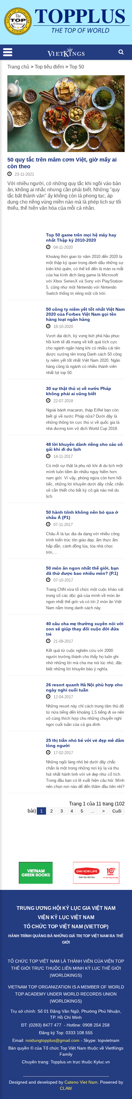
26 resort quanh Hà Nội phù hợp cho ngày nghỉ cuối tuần (84, 687)
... (93, 811)
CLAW (66, 1088)
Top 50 (76, 66)
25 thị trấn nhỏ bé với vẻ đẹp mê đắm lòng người (85, 743)
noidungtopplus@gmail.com (52, 1040)
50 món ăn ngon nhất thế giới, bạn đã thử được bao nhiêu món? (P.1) (82, 571)
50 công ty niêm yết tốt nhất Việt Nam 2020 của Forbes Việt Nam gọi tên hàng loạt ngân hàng (85, 314)
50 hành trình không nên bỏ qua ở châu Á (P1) (82, 515)
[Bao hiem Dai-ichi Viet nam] (96, 872)
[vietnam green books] (36, 872)
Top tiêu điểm (49, 66)
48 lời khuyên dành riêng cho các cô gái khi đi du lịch (84, 447)
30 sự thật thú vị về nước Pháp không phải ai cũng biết (78, 391)
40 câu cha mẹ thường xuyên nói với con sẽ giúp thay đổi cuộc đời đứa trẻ (84, 629)
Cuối (116, 811)
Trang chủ (18, 66)
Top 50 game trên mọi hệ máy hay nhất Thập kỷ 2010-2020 (81, 237)
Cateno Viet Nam (81, 1082)
